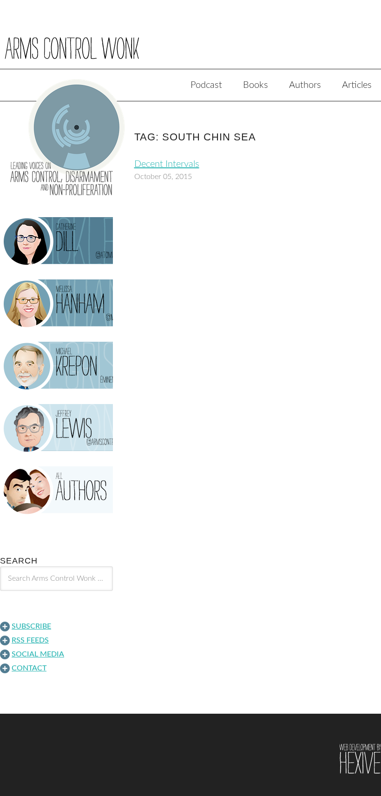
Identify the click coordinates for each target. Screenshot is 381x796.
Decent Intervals (166, 164)
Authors (305, 85)
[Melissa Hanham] (56, 303)
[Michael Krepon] (56, 365)
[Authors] (56, 490)
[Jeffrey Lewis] (56, 428)
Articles (357, 85)
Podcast (206, 85)
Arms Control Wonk (190, 41)
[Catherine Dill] (56, 241)
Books (255, 85)
